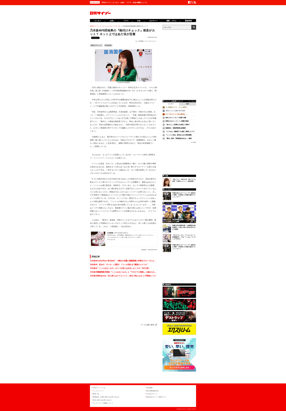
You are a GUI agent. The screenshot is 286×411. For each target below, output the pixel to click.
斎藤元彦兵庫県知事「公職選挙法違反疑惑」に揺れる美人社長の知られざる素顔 (184, 227)
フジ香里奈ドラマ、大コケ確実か (176, 107)
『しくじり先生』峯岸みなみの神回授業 (178, 135)
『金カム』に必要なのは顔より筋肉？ (177, 124)
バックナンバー (98, 391)
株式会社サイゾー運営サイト (156, 397)
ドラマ (125, 21)
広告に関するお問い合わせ (102, 400)
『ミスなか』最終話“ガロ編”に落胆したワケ (180, 131)
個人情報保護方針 (152, 391)
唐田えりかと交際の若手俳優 (175, 111)
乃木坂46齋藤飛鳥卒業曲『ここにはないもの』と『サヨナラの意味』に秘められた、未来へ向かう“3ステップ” (123, 272)
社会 (139, 21)
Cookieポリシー (152, 394)
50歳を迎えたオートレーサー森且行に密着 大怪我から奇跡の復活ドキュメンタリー (184, 195)
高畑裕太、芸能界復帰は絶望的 (175, 128)
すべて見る (191, 101)
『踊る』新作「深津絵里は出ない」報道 (178, 138)
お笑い (112, 21)
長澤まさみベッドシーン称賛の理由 (177, 121)
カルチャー (153, 21)
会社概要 (149, 388)
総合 (187, 104)
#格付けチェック (96, 45)
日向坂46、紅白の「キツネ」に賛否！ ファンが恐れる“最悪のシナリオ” (119, 264)
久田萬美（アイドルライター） (147, 41)
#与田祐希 (108, 45)
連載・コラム (171, 21)
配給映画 (188, 21)
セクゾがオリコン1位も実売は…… (176, 114)
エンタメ (171, 104)
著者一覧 (96, 394)
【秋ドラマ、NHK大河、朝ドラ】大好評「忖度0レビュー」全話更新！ (184, 180)
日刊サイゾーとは (99, 388)
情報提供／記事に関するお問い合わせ (106, 397)
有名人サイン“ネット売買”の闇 (175, 117)
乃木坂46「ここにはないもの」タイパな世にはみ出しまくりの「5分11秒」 (120, 268)
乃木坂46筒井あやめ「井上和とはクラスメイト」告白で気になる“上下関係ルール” (123, 276)
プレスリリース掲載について (103, 403)
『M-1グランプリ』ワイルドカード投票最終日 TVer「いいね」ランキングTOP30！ (184, 237)
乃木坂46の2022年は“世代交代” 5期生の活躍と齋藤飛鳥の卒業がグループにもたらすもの (123, 261)
